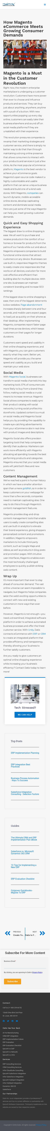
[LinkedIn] (12, 1021)
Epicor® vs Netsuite (10, 1052)
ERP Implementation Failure (13, 1039)
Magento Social (17, 376)
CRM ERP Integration (10, 1036)
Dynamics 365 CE (9, 1086)
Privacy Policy (41, 1125)
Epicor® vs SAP (8, 1049)
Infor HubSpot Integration (12, 1083)
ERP (35, 634)
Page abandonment (31, 305)
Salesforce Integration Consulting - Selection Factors (25, 793)
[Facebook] (4, 1021)
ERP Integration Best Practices (20, 765)
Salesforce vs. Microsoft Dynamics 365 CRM (22, 852)
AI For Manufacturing (11, 1033)
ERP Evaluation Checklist (22, 879)
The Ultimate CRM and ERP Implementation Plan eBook (24, 838)
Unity (31, 630)
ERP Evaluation (8, 1042)
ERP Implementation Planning (25, 753)
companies (33, 193)
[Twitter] (8, 1021)
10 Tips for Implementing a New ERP (23, 866)
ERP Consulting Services (12, 1064)
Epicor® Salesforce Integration (14, 1073)
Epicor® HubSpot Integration (13, 1080)
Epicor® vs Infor (9, 1055)
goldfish (27, 488)
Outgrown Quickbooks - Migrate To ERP (22, 891)
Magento (18, 169)
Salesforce (7, 1089)
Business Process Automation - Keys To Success (25, 779)
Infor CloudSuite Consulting (13, 1070)
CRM (43, 634)
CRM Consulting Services (12, 1067)
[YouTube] (17, 1021)
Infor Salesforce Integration (13, 1077)
